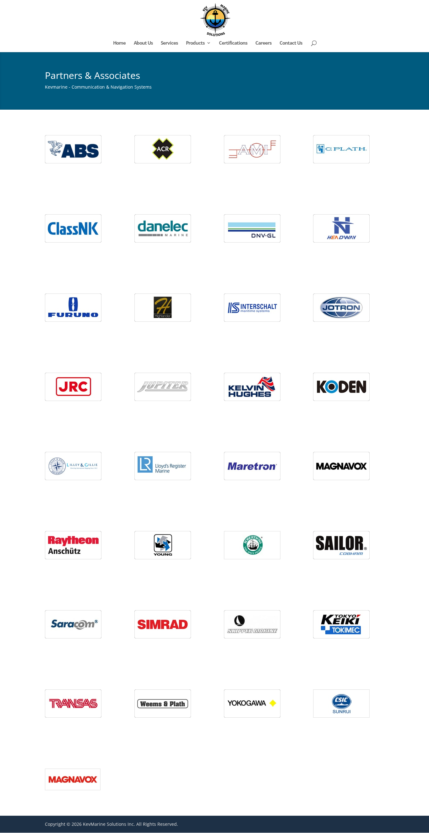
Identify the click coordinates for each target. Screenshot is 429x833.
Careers (263, 43)
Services (169, 43)
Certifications (233, 43)
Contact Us (291, 43)
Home (119, 43)
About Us (143, 43)
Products (195, 43)
